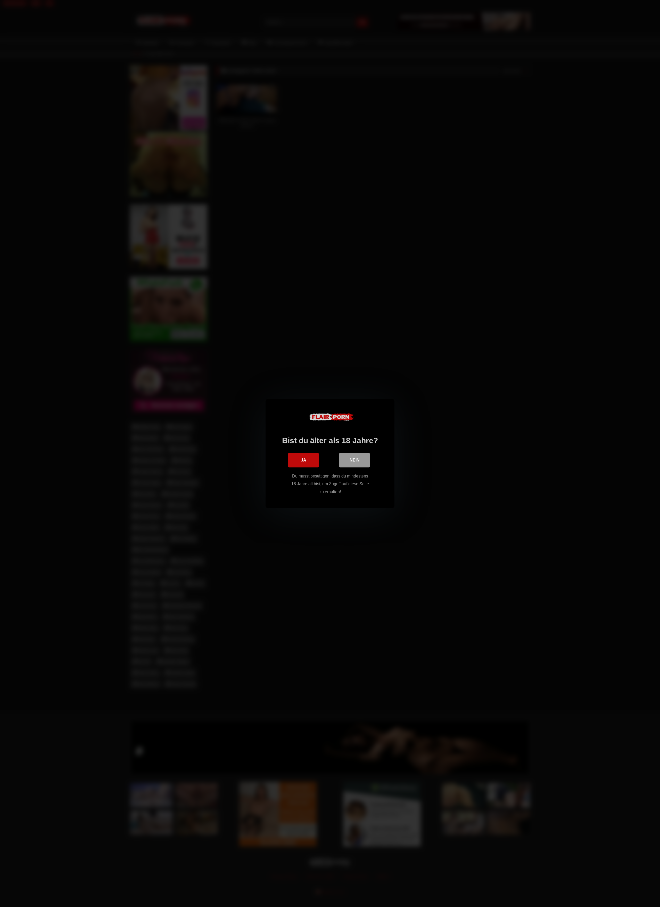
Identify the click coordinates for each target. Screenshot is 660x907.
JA (303, 460)
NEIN (355, 460)
